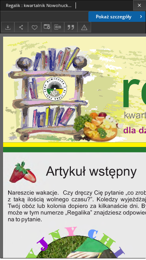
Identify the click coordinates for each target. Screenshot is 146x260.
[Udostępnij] (21, 27)
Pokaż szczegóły (113, 16)
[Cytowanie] (70, 27)
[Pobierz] (7, 27)
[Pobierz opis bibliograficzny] (57, 27)
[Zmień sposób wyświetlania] (46, 27)
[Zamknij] (139, 5)
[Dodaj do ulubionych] (34, 27)
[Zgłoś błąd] (84, 27)
